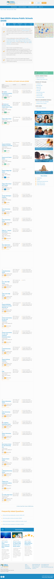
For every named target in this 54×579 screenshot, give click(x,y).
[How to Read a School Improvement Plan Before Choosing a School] (6, 535)
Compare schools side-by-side (41, 79)
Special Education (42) (40, 92)
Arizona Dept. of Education (41, 108)
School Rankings (28, 568)
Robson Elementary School (6, 402)
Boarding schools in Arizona (41, 103)
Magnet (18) (38, 87)
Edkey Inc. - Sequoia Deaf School (6, 231)
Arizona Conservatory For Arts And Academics (7, 319)
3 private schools (25, 30)
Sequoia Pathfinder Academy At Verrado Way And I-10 (7, 306)
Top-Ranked (38, 84)
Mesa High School (6, 245)
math (25, 42)
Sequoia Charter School (5, 459)
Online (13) (38, 90)
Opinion (38, 179)
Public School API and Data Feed (47, 567)
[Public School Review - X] (1, 577)
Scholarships (39, 178)
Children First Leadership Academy (7, 482)
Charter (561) (38, 89)
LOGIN (38, 3)
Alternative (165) (39, 95)
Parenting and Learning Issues (42, 181)
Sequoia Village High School (6, 171)
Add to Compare (6, 99)
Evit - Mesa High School (5, 282)
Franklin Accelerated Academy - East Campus (17, 39)
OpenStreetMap (51, 37)
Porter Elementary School (6, 220)
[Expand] (36, 28)
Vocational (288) (39, 94)
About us (26, 566)
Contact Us (34, 568)
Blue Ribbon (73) (39, 85)
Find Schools (27, 567)
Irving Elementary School (6, 271)
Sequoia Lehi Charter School (7, 158)
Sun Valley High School (7, 495)
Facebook (4, 577)
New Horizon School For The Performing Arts (6, 446)
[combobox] (24, 3)
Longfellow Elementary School (6, 423)
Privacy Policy (50, 577)
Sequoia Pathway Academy (6, 360)
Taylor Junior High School (6, 294)
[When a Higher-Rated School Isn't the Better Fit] (29, 535)
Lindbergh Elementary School (7, 471)
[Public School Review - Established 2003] (11, 3)
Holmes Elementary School (6, 434)
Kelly (3, 371)
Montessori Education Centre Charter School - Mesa (7, 105)
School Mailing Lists (45, 566)
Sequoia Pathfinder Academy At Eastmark (7, 144)
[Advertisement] (17, 133)
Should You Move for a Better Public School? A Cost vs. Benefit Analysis (17, 544)
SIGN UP (44, 3)
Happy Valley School (24, 41)
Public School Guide (35, 566)
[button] (38, 27)
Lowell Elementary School (6, 349)
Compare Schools (35, 567)
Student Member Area (36, 564)
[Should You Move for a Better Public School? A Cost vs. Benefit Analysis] (17, 535)
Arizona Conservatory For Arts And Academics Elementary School (7, 335)
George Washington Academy (6, 196)
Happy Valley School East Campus (6, 184)
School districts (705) (40, 97)
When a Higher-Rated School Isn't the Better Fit (28, 543)
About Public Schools (41, 183)
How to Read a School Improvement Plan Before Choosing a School (5, 544)
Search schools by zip (40, 77)
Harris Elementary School (6, 209)
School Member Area (45, 564)
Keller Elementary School (6, 412)
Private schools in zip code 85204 (42, 101)
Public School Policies (41, 184)
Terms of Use (44, 577)
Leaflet (47, 37)
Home (26, 564)
